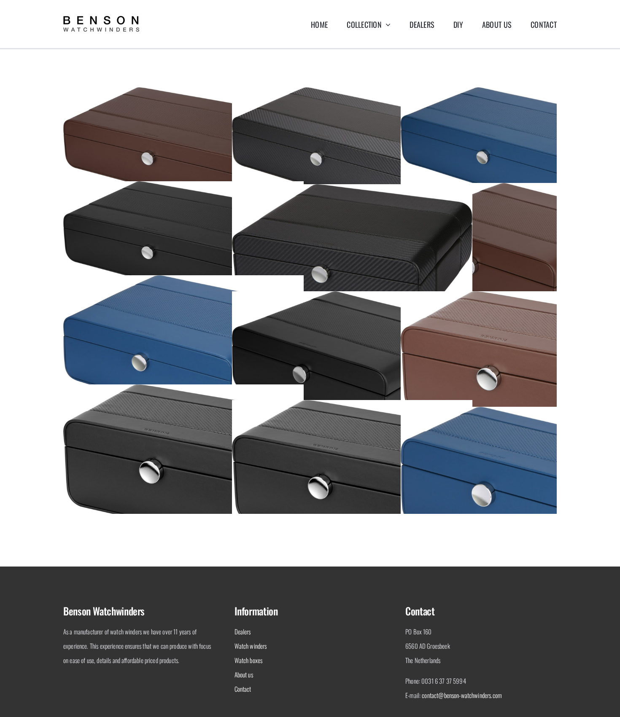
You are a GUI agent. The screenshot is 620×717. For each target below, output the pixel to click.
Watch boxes (249, 660)
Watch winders (251, 645)
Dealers (243, 631)
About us (244, 674)
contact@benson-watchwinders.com (462, 695)
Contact (243, 688)
